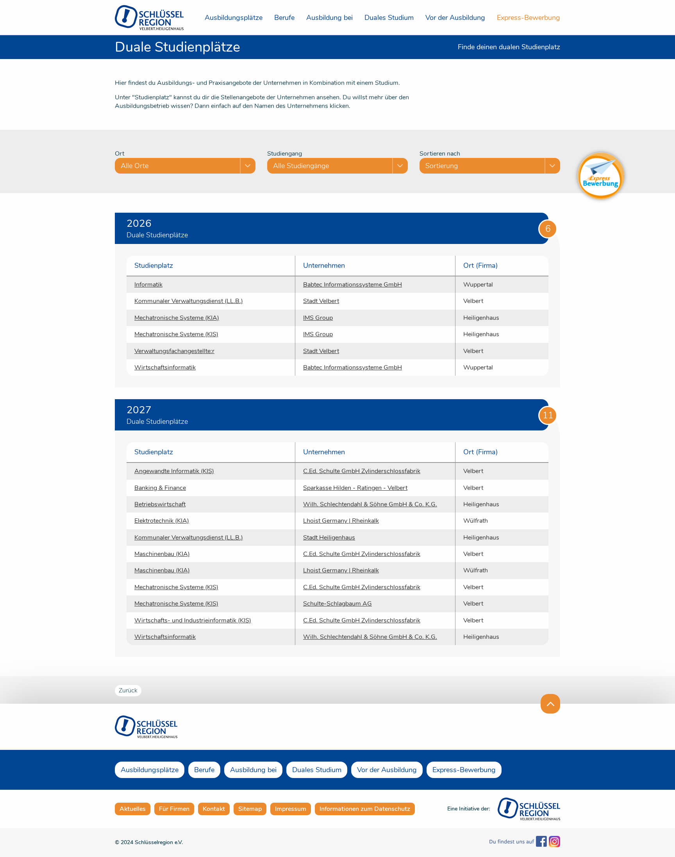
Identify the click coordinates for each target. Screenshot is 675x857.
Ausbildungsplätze (233, 17)
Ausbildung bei (329, 17)
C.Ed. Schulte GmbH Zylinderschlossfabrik (361, 471)
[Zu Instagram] (553, 842)
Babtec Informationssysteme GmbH (352, 284)
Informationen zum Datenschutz (365, 809)
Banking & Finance (160, 487)
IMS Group (318, 317)
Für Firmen (174, 809)
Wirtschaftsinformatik (165, 367)
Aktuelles (133, 809)
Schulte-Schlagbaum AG (337, 603)
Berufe (284, 17)
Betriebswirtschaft (160, 504)
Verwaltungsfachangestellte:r (174, 351)
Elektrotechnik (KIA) (161, 520)
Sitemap (250, 809)
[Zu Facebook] (518, 842)
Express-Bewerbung (528, 17)
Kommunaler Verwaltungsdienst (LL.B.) (188, 301)
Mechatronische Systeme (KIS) (176, 334)
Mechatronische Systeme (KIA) (176, 317)
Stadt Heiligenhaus (329, 537)
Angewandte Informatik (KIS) (174, 471)
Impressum (290, 809)
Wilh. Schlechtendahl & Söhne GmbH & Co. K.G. (370, 504)
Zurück (128, 690)
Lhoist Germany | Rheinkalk (341, 520)
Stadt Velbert (321, 301)
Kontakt (214, 809)
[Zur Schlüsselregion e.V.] (529, 808)
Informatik (148, 284)
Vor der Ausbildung (455, 17)
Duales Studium (389, 17)
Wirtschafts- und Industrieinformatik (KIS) (192, 620)
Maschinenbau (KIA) (162, 554)
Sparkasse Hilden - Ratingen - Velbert (355, 487)
